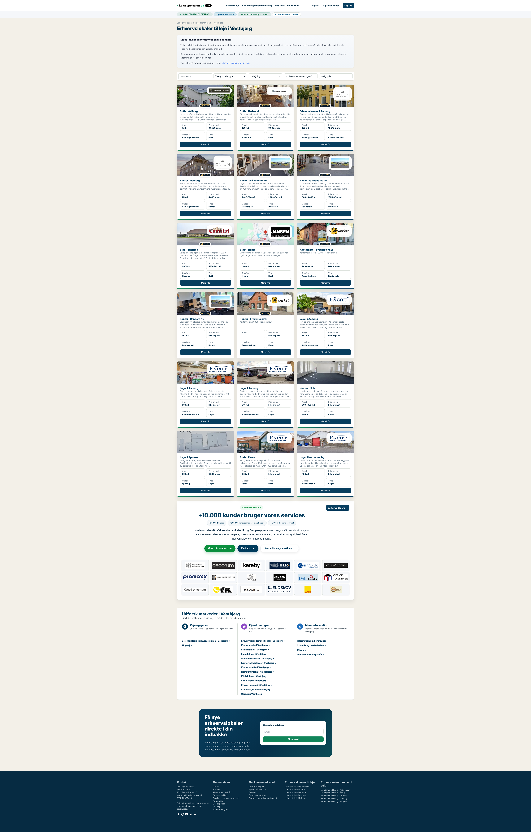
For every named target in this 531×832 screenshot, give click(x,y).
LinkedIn (194, 814)
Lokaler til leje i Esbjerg (295, 798)
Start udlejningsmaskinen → (279, 548)
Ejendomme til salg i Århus (333, 792)
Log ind (348, 5)
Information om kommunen (312, 640)
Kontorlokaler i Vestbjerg (254, 645)
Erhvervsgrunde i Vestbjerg (255, 689)
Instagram (182, 814)
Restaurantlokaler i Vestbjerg (256, 671)
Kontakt (216, 789)
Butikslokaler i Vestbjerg (254, 649)
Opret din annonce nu (220, 548)
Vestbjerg (218, 23)
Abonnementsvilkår (222, 792)
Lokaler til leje (232, 5)
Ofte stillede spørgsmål (309, 654)
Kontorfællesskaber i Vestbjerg (257, 663)
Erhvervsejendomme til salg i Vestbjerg (262, 640)
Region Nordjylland (202, 23)
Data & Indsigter (256, 786)
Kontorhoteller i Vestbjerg (255, 667)
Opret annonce (331, 5)
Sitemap (217, 806)
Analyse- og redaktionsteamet (263, 798)
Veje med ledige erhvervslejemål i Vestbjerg (205, 640)
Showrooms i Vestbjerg (253, 680)
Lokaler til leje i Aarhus (295, 789)
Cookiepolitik (219, 804)
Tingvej (186, 645)
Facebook (178, 814)
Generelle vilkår (220, 795)
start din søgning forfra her (235, 63)
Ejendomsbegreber (257, 795)
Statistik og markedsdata (310, 645)
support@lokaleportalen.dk (189, 795)
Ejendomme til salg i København (335, 790)
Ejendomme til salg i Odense (334, 795)
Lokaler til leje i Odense (295, 792)
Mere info (205, 144)
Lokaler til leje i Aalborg (295, 795)
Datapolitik (218, 801)
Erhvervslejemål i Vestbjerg (255, 685)
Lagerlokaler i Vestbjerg (253, 654)
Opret (315, 5)
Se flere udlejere (338, 508)
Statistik (253, 792)
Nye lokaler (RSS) (221, 809)
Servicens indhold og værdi (225, 798)
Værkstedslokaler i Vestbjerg (256, 658)
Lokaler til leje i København (297, 786)
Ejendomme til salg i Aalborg (334, 798)
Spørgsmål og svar (257, 789)
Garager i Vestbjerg (251, 693)
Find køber (293, 5)
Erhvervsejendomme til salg (257, 5)
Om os (300, 650)
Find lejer (279, 5)
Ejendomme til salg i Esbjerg (334, 801)
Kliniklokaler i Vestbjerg (253, 676)
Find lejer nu (248, 548)
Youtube (186, 814)
